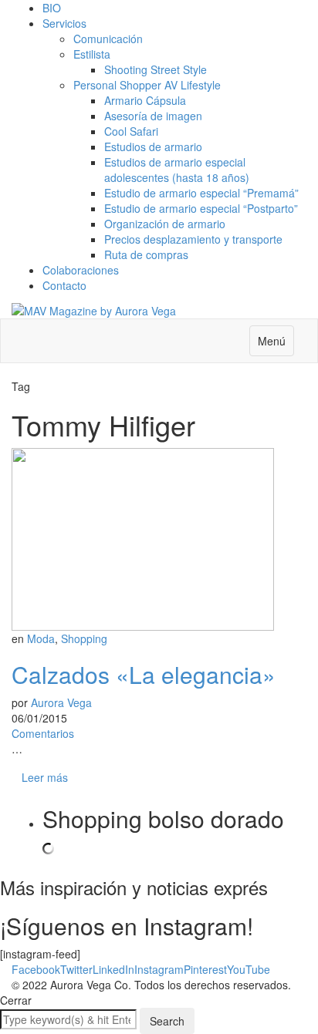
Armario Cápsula (145, 100)
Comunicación (108, 38)
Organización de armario (164, 223)
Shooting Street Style (155, 69)
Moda (41, 638)
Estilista (91, 54)
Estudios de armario (153, 146)
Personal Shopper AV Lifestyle (147, 85)
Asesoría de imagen (153, 115)
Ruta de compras (146, 254)
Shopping (84, 638)
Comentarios (43, 733)
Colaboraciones (80, 270)
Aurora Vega (61, 702)
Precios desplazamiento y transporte (193, 239)
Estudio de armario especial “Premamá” (201, 192)
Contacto (64, 285)
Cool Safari (131, 131)
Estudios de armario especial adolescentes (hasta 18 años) (176, 169)
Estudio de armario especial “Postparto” (201, 208)
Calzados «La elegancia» (144, 674)
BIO (51, 7)
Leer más (45, 777)
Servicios (64, 23)
